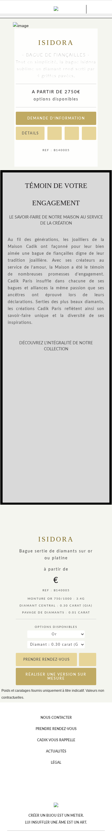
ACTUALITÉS (56, 751)
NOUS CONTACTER (56, 717)
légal (56, 762)
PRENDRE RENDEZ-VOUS (56, 729)
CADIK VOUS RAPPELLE (56, 740)
